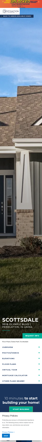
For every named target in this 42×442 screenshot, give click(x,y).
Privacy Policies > (8, 432)
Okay (6, 436)
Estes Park (15, 342)
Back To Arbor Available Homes (17, 16)
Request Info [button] (32, 336)
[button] (21, 347)
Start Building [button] (21, 409)
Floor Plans (6, 342)
